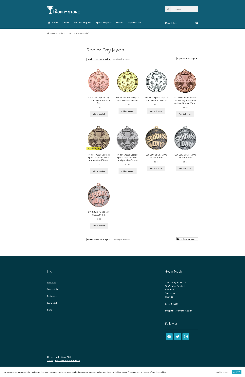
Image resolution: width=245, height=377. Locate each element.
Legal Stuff (52, 302)
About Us (51, 282)
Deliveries (52, 296)
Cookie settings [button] (223, 372)
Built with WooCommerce (67, 360)
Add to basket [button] (99, 114)
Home (52, 33)
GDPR (50, 360)
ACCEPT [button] (236, 372)
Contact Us (52, 289)
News (49, 309)
